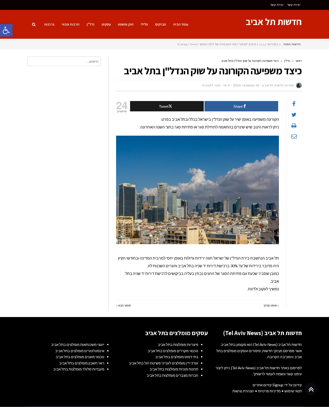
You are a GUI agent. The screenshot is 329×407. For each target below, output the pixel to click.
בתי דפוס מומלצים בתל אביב (176, 357)
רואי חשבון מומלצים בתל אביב (81, 363)
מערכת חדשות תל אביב (278, 85)
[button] (6, 30)
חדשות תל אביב (274, 21)
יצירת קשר (294, 4)
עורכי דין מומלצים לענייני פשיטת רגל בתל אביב (163, 363)
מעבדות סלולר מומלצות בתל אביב (78, 369)
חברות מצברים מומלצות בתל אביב (172, 375)
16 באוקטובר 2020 (246, 85)
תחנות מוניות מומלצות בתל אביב (174, 369)
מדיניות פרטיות (269, 391)
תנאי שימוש (293, 391)
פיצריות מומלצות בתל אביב (178, 344)
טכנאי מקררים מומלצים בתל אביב (173, 351)
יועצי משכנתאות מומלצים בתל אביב (77, 344)
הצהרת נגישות (243, 391)
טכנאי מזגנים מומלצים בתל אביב (80, 357)
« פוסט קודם (271, 305)
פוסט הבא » (123, 305)
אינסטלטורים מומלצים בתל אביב (79, 351)
